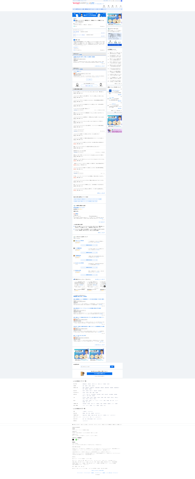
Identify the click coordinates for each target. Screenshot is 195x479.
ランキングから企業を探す (86, 432)
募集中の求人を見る (89, 252)
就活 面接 (93, 395)
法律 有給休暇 (84, 403)
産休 (93, 201)
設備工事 (99, 468)
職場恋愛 (98, 405)
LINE (78, 439)
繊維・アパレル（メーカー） (89, 460)
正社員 (83, 400)
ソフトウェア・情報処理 (81, 458)
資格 (79, 201)
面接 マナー (91, 390)
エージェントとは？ (119, 112)
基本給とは (116, 397)
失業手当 (91, 397)
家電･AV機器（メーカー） (104, 463)
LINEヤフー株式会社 (75, 443)
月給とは (87, 398)
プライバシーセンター (87, 472)
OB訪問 (103, 394)
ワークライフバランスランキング (106, 448)
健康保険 (95, 397)
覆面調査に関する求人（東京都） (80, 296)
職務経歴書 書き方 (116, 387)
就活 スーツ (84, 395)
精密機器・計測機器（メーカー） (77, 463)
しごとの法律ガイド (82, 435)
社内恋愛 (101, 405)
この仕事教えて (85, 411)
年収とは (95, 398)
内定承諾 (84, 392)
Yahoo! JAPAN (105, 0)
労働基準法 (97, 403)
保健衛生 (76, 466)
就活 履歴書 (115, 394)
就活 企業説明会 (94, 394)
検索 (121, 1)
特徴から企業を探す (79, 432)
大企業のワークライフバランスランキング (78, 453)
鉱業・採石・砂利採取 (104, 468)
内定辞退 (87, 392)
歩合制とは (112, 397)
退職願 (93, 392)
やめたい (105, 405)
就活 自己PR (106, 394)
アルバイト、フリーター (78, 23)
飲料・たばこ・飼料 (81, 460)
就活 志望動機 (111, 394)
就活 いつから (88, 394)
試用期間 (116, 403)
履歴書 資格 (102, 387)
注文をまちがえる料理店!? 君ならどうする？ (80, 0)
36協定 (101, 403)
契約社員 (87, 400)
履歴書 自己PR (92, 387)
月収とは (84, 398)
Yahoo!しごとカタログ (76, 424)
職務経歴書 (111, 387)
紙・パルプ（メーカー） (97, 460)
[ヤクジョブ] (81, 354)
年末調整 (102, 397)
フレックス (85, 201)
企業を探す (73, 432)
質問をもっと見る (100, 193)
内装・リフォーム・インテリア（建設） (82, 468)
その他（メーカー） (86, 464)
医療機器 (84, 463)
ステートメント (98, 472)
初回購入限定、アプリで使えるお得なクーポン (97, 3)
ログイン (87, 3)
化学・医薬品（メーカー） (112, 460)
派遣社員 (90, 400)
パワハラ (84, 405)
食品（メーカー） (74, 460)
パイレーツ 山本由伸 (118, 0)
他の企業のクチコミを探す (99, 279)
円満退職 (97, 392)
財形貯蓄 (108, 397)
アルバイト (97, 400)
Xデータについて (115, 472)
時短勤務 (90, 201)
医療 (73, 466)
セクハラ (87, 405)
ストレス (94, 405)
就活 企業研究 (98, 394)
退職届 (90, 392)
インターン (84, 394)
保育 (79, 466)
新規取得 (93, 2)
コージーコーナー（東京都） (77, 54)
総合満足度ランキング (89, 448)
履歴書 (83, 387)
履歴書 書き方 (87, 387)
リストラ (113, 403)
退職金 (105, 397)
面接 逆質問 (99, 390)
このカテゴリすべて (90, 411)
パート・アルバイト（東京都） (78, 69)
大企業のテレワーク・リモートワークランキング (113, 453)
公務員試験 (92, 413)
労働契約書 (109, 403)
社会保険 (98, 397)
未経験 (104, 400)
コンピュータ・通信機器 (112, 463)
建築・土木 (73, 468)
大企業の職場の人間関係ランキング (90, 453)
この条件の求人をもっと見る (99, 344)
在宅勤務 (75, 201)
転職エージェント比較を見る (115, 110)
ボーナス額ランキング (82, 448)
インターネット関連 (88, 458)
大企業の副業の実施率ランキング (89, 454)
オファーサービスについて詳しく (114, 44)
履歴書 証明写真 (107, 387)
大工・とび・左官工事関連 (92, 468)
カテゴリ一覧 (90, 424)
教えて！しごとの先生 (84, 424)
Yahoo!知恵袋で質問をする (99, 373)
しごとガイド (87, 435)
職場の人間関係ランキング (116, 448)
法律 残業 (88, 403)
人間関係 (91, 405)
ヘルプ (109, 0)
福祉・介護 (82, 466)
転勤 (81, 201)
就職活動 (84, 413)
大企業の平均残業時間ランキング (100, 453)
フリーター (101, 400)
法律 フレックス (93, 403)
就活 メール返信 (89, 395)
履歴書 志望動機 (97, 387)
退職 (89, 413)
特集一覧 (96, 435)
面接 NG (84, 390)
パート (93, 400)
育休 (96, 201)
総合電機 (98, 463)
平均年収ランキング (75, 448)
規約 (92, 472)
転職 (86, 413)
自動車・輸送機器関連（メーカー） (77, 464)
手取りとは (91, 398)
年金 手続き (84, 397)
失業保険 (88, 397)
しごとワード (92, 435)
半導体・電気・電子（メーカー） (91, 463)
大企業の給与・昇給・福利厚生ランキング (78, 454)
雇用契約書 (104, 403)
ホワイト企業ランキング (97, 448)
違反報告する (103, 26)
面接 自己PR (95, 390)
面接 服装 (87, 390)
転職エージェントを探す (94, 432)
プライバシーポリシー (80, 472)
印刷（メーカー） (104, 460)
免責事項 (104, 472)
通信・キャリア (74, 458)
